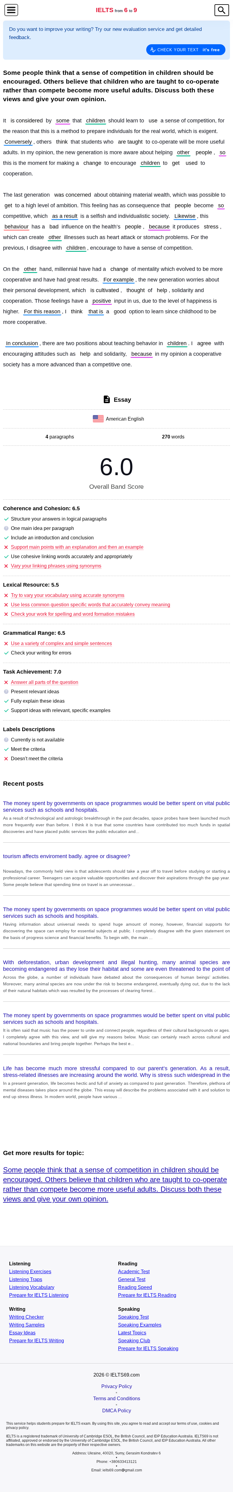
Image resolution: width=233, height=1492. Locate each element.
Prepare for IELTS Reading (147, 1295)
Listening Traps (25, 1279)
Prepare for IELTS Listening (39, 1295)
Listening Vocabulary (31, 1287)
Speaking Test (133, 1317)
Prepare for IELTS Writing (36, 1340)
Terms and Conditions (116, 1398)
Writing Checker (26, 1317)
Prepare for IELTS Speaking (148, 1348)
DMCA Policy (116, 1410)
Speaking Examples (139, 1325)
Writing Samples (27, 1325)
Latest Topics (132, 1332)
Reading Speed (135, 1287)
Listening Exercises (30, 1271)
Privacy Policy (116, 1386)
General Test (131, 1279)
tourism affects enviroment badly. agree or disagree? (66, 856)
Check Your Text (188, 49)
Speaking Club (134, 1340)
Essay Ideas (22, 1332)
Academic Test (134, 1271)
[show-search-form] (221, 10)
